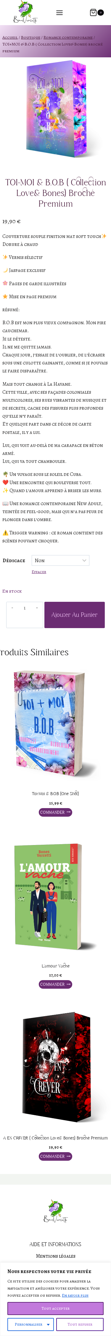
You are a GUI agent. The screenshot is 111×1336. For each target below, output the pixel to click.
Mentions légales (55, 1256)
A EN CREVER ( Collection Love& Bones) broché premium (55, 1138)
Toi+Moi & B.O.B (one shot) (55, 794)
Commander (52, 812)
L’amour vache (56, 966)
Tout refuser (79, 1324)
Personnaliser (28, 1324)
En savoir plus (75, 1295)
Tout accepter (55, 1308)
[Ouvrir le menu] (62, 12)
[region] (55, 1299)
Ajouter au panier (75, 615)
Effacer (39, 572)
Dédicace (14, 560)
